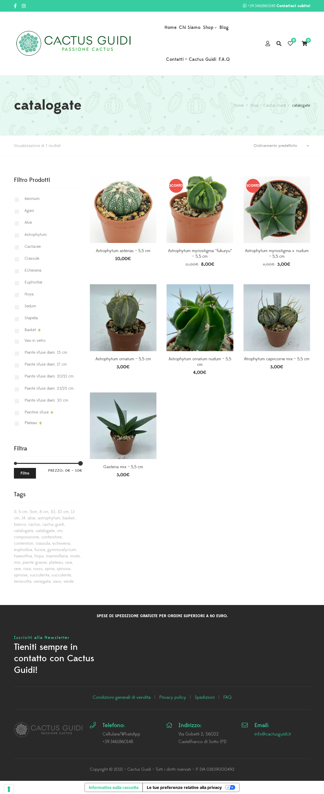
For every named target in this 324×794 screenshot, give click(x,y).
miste (75, 556)
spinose (21, 575)
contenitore (51, 537)
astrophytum (49, 518)
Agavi (29, 210)
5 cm (22, 512)
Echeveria (33, 270)
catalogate (45, 531)
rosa (27, 569)
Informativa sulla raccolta (113, 787)
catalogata (23, 531)
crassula (42, 543)
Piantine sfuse (37, 412)
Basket (30, 329)
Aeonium (32, 198)
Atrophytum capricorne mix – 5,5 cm (276, 359)
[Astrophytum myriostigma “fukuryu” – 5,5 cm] (200, 209)
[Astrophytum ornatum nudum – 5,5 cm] (200, 317)
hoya (39, 556)
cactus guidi (53, 524)
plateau (56, 562)
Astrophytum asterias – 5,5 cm (123, 251)
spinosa (63, 569)
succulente (61, 575)
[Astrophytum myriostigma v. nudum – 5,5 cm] (277, 209)
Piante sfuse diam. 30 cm (46, 400)
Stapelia (31, 317)
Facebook (15, 6)
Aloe (28, 222)
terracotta (22, 581)
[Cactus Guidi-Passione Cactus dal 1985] (73, 43)
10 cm (63, 512)
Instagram (24, 6)
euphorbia (23, 550)
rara (68, 562)
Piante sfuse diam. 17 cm (46, 364)
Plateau (31, 422)
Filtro (25, 473)
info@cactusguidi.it (272, 734)
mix (17, 562)
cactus (34, 524)
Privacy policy (172, 697)
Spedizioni (205, 697)
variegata (42, 581)
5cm (33, 512)
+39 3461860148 (279, 5)
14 (23, 518)
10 (53, 512)
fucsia (39, 550)
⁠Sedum (30, 306)
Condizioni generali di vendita (122, 697)
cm (59, 531)
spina (49, 569)
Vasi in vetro (35, 340)
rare (17, 569)
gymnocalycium (61, 550)
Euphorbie (33, 282)
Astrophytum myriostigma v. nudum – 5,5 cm (277, 253)
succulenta (39, 575)
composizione (26, 537)
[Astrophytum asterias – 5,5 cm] (123, 209)
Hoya (29, 294)
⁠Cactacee (33, 246)
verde (69, 581)
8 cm (43, 512)
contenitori (23, 543)
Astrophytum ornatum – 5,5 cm (123, 359)
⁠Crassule (32, 258)
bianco (20, 524)
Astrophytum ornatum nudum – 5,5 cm (200, 361)
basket (68, 518)
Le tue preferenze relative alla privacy (184, 787)
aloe (31, 518)
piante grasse (35, 562)
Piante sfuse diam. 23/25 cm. (49, 388)
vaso (57, 581)
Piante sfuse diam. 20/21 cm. (49, 376)
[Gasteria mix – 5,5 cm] (123, 436)
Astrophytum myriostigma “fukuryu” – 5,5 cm (200, 253)
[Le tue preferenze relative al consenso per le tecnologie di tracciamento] (9, 789)
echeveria (61, 543)
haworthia (23, 556)
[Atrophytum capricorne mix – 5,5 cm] (277, 317)
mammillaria (57, 556)
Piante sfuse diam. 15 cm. (46, 352)
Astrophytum (36, 234)
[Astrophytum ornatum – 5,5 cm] (123, 317)
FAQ (227, 697)
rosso (38, 569)
